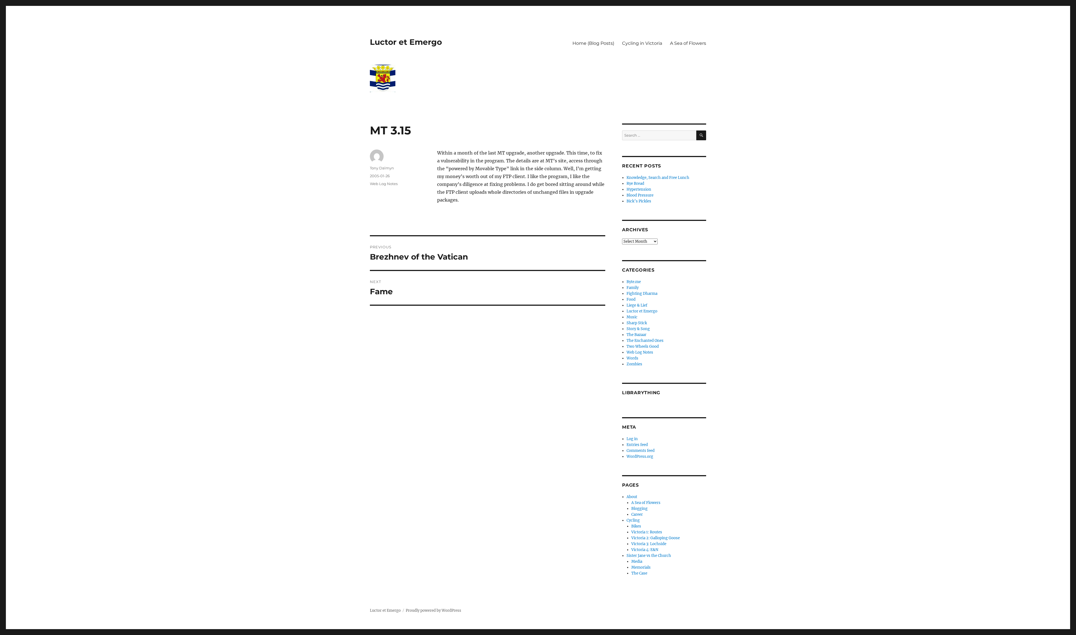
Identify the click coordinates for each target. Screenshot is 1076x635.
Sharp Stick (637, 323)
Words (632, 358)
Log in (632, 438)
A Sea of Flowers (688, 43)
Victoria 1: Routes (646, 532)
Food (631, 299)
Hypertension (639, 189)
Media (636, 561)
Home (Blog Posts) (593, 43)
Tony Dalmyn (382, 168)
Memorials (641, 567)
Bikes (636, 526)
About (632, 496)
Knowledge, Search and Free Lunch (658, 177)
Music (632, 317)
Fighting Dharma (642, 293)
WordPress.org (640, 456)
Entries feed (637, 444)
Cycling (633, 520)
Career (637, 514)
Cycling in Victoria (642, 43)
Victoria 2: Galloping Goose (655, 538)
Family (633, 287)
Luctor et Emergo (406, 42)
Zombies (634, 364)
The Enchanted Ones (645, 340)
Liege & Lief (637, 305)
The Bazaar (636, 334)
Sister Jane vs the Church (649, 555)
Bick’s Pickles (639, 201)
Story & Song (638, 328)
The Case (639, 573)
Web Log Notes (384, 183)
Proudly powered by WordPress (433, 610)
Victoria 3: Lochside (648, 543)
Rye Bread (635, 183)
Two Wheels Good (643, 346)
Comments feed (641, 450)
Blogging (639, 508)
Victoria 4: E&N (644, 549)
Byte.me (634, 281)
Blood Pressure (640, 195)
